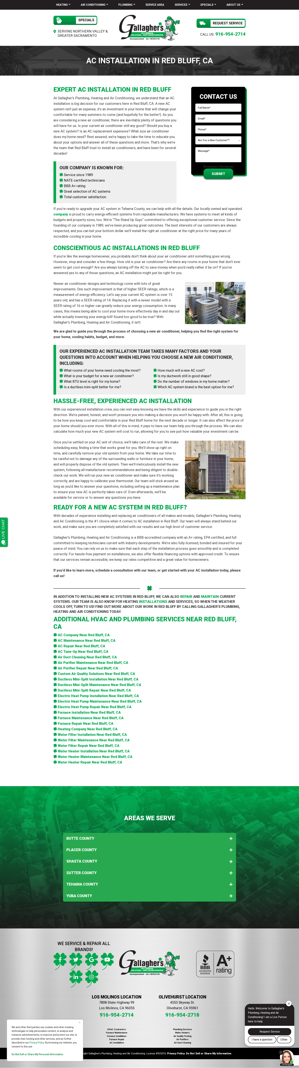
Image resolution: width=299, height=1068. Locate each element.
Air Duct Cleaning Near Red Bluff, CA (87, 657)
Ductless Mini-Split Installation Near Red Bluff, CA (98, 679)
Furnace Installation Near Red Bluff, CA (89, 712)
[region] (45, 1040)
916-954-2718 (182, 1015)
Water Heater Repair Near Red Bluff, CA (90, 762)
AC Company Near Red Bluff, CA (84, 635)
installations (153, 602)
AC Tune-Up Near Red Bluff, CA (83, 652)
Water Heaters (182, 1033)
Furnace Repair (116, 1039)
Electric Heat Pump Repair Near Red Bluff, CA (95, 707)
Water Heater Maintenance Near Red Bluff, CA (95, 757)
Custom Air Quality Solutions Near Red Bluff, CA (96, 674)
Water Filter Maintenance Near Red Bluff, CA (94, 740)
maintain (210, 597)
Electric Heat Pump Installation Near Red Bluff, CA (98, 696)
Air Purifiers (182, 1039)
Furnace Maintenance (116, 1033)
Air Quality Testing (182, 1036)
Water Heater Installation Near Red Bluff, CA (94, 751)
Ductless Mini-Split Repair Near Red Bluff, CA (94, 690)
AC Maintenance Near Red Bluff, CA (86, 640)
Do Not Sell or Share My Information (208, 1053)
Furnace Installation (116, 1036)
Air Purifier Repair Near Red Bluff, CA (88, 668)
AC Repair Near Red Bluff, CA (81, 646)
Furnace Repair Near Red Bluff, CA (85, 723)
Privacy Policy (36, 1042)
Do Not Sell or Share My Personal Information (37, 1054)
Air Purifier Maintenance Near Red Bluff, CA (93, 663)
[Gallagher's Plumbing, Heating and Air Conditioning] (149, 27)
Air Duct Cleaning (182, 1043)
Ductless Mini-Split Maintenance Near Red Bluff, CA (99, 685)
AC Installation (117, 1043)
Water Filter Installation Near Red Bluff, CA (92, 735)
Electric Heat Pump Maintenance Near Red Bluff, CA (100, 701)
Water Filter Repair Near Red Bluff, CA (88, 746)
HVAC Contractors (116, 1029)
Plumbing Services (182, 1029)
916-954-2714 (230, 34)
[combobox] (218, 140)
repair (186, 597)
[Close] (79, 1022)
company (60, 214)
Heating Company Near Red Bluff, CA (87, 729)
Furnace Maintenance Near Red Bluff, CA (91, 718)
